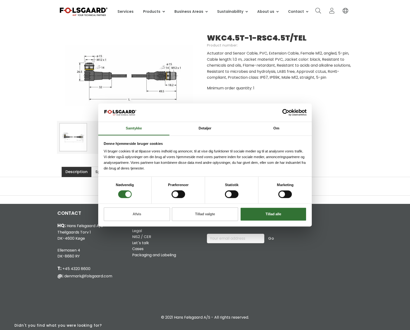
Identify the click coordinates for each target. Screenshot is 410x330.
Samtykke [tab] (134, 128)
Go (271, 238)
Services (125, 11)
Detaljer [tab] (205, 128)
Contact (296, 11)
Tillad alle (273, 214)
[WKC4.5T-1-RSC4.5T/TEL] (129, 75)
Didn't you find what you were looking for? (58, 325)
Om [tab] (276, 128)
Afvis (137, 214)
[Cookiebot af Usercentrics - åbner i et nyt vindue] (286, 112)
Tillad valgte (205, 214)
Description (76, 171)
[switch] (178, 194)
